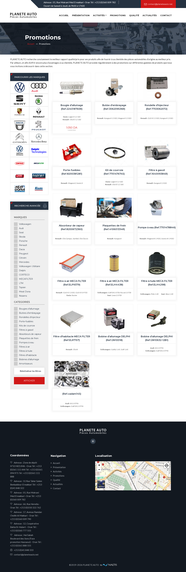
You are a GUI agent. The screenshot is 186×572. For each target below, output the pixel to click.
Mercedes (24, 262)
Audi (21, 228)
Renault (23, 245)
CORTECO (24, 274)
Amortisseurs (25, 363)
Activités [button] (99, 15)
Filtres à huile (25, 351)
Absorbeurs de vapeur (30, 334)
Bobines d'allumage (29, 359)
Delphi (22, 270)
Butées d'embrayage (29, 313)
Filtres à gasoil (26, 330)
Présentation (81, 15)
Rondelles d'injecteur (29, 317)
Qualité (134, 15)
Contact (166, 15)
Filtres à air (24, 346)
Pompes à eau (26, 342)
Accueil (64, 15)
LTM (21, 283)
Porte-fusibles (26, 321)
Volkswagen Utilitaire (29, 266)
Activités (57, 471)
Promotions (118, 15)
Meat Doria (24, 291)
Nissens (23, 296)
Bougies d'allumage (29, 308)
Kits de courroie (27, 325)
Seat (21, 232)
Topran (22, 287)
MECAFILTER (26, 279)
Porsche (23, 241)
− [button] (99, 469)
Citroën (22, 258)
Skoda (22, 236)
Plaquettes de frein (29, 338)
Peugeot (23, 253)
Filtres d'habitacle (28, 355)
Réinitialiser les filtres (30, 371)
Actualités (150, 15)
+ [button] (99, 465)
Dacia (22, 249)
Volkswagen (25, 224)
